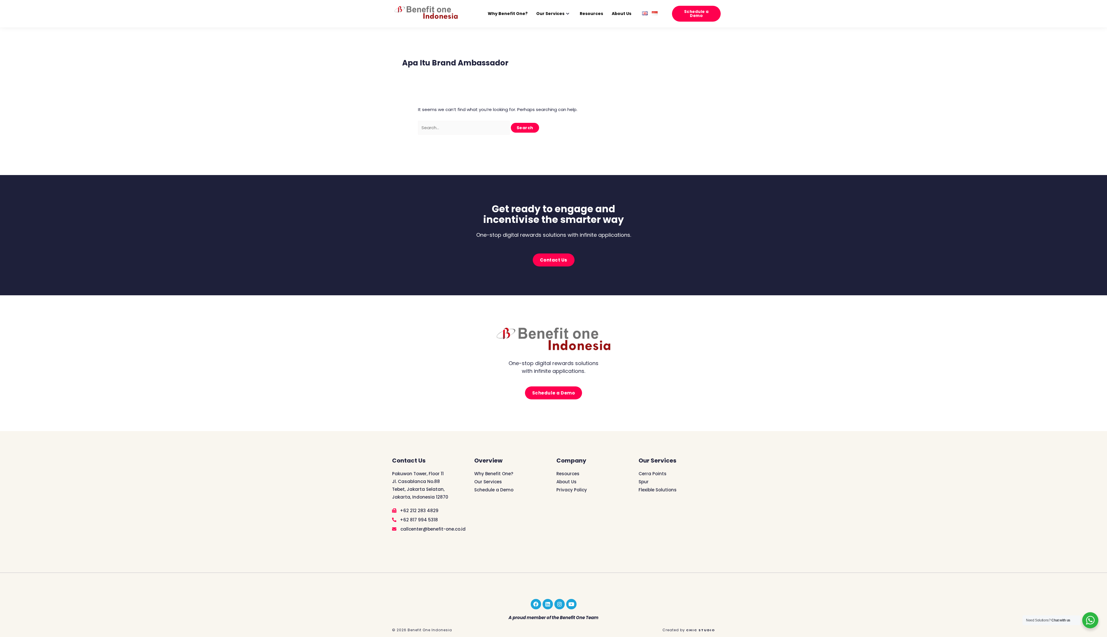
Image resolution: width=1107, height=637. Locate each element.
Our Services (550, 13)
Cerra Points (653, 474)
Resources (591, 13)
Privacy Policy (571, 490)
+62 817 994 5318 (418, 520)
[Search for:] (464, 128)
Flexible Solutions (658, 490)
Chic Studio (700, 630)
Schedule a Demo (493, 490)
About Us (621, 13)
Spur (644, 482)
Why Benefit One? (508, 13)
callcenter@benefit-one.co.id (432, 529)
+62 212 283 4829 (418, 511)
